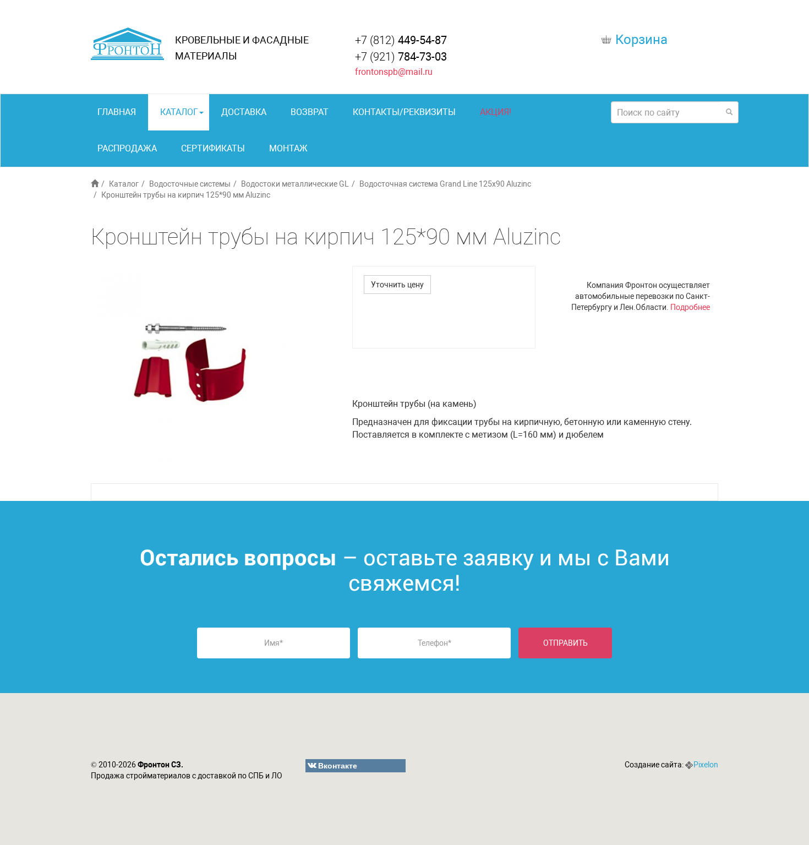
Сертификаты (213, 148)
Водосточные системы (190, 183)
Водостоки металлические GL (295, 183)
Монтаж (288, 148)
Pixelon (705, 764)
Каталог (179, 112)
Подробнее (690, 307)
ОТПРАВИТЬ (565, 643)
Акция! (495, 112)
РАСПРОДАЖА (127, 148)
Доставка (243, 112)
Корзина (641, 39)
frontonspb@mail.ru (394, 72)
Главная (116, 112)
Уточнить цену (397, 284)
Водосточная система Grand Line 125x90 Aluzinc (445, 183)
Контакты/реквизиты (404, 112)
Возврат (310, 112)
